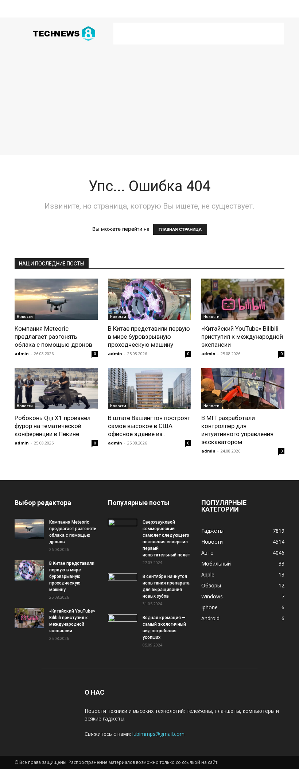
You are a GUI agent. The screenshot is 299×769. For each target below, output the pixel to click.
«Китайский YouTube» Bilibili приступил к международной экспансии (242, 336)
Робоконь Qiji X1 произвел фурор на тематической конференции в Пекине (52, 426)
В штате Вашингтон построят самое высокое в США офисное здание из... (149, 426)
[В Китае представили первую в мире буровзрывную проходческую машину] (149, 299)
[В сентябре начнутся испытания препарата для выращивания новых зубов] (122, 583)
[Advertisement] (198, 33)
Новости (25, 316)
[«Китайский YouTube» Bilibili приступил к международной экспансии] (242, 299)
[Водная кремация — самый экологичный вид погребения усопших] (122, 624)
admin (22, 353)
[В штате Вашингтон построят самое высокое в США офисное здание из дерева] (149, 388)
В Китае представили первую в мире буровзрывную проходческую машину (149, 336)
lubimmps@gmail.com (158, 733)
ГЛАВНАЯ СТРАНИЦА (180, 229)
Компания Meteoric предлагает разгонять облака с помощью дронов (53, 336)
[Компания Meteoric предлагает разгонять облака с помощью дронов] (56, 299)
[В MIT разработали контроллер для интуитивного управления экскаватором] (242, 388)
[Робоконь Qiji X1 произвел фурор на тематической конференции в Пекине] (56, 388)
